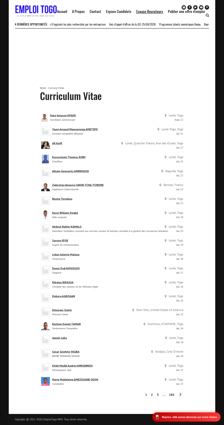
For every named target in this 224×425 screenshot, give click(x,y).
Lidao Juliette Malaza (65, 254)
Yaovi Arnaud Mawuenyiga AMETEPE (75, 129)
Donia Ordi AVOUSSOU (66, 268)
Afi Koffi (57, 143)
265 (171, 395)
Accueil (62, 11)
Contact (95, 11)
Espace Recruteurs (149, 11)
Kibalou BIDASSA (63, 282)
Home (43, 88)
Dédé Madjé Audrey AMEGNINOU (72, 365)
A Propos (78, 11)
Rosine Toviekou (62, 199)
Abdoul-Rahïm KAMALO (67, 226)
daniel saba (59, 338)
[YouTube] (201, 7)
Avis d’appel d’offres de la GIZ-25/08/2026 (129, 24)
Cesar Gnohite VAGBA (65, 351)
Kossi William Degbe (65, 213)
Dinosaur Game (62, 310)
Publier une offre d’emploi (186, 11)
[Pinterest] (207, 7)
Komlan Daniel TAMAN (66, 324)
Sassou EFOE (60, 240)
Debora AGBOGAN (63, 296)
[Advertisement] (112, 54)
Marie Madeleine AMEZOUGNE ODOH (75, 379)
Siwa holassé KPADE (63, 115)
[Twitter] (195, 7)
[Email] (184, 7)
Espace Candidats (118, 11)
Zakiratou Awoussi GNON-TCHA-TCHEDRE (78, 185)
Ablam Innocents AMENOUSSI (70, 171)
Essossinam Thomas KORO (69, 157)
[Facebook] (189, 7)
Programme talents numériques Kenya (176, 24)
